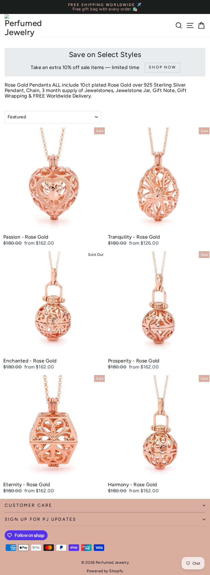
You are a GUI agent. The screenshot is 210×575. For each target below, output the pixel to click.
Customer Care (28, 505)
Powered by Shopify (105, 571)
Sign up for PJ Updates (40, 519)
